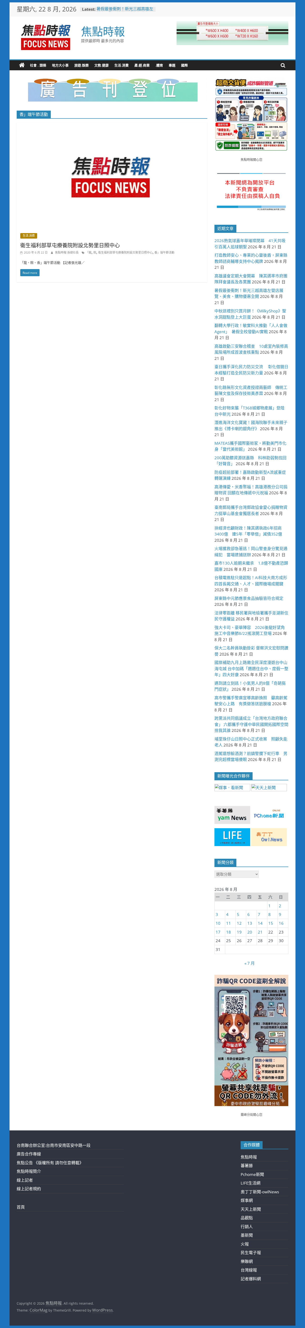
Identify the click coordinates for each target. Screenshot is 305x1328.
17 (218, 932)
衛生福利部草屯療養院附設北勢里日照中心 (70, 245)
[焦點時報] (22, 65)
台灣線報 (249, 1270)
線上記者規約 (29, 1188)
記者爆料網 (251, 1279)
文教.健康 (101, 65)
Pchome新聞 (252, 1174)
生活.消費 (121, 65)
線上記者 (25, 1180)
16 (281, 923)
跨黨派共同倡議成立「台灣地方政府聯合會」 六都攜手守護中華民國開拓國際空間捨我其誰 (251, 724)
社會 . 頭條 (38, 65)
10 (218, 923)
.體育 (159, 65)
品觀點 (247, 1218)
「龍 (89, 252)
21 (260, 932)
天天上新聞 (251, 1209)
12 (239, 923)
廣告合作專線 (29, 1154)
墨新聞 (247, 1235)
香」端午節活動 (164, 252)
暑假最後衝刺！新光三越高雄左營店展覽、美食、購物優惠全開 (125, 11)
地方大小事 (60, 65)
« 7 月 (249, 963)
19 (239, 932)
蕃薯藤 (247, 1165)
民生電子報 (251, 1252)
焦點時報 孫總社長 (67, 252)
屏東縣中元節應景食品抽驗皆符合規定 (248, 598)
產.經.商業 (142, 65)
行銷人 (247, 1226)
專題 (172, 65)
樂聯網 (247, 1261)
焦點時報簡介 (29, 1171)
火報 (245, 1244)
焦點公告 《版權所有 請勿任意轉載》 (50, 1162)
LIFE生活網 (250, 1183)
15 (270, 923)
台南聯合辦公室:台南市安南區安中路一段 (54, 1145)
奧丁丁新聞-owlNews (260, 1192)
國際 (184, 65)
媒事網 (247, 1200)
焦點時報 (103, 31)
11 (228, 923)
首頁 (21, 1207)
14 (260, 923)
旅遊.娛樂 (81, 65)
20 (249, 932)
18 (228, 932)
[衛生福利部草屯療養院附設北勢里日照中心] (112, 125)
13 (249, 923)
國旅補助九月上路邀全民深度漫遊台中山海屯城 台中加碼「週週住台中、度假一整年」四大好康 (251, 668)
